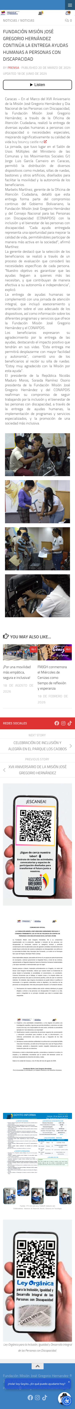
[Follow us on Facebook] (56, 723)
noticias (10, 20)
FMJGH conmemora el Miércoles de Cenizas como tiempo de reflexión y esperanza (52, 678)
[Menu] (70, 5)
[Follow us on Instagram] (63, 723)
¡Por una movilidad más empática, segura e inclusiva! (17, 672)
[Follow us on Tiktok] (69, 723)
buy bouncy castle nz (27, 142)
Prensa (13, 68)
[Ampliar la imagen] (67, 921)
